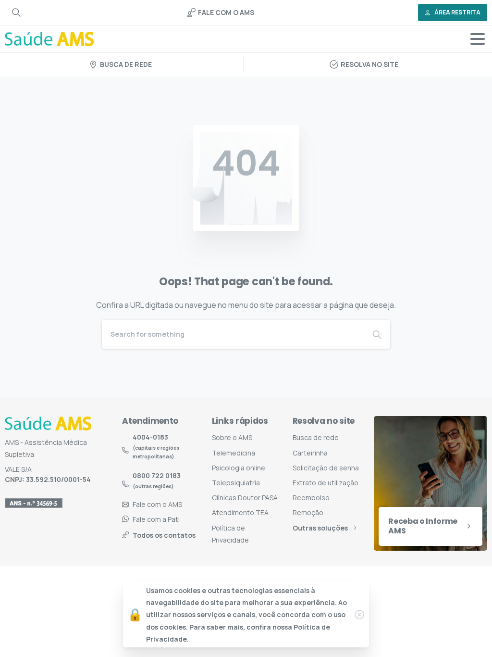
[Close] (359, 614)
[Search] (16, 12)
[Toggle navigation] (477, 39)
